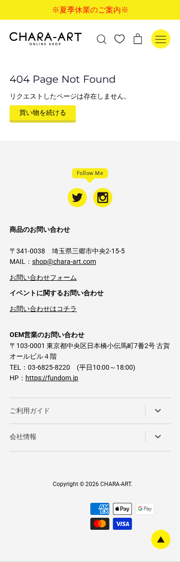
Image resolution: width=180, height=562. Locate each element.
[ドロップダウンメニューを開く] (157, 410)
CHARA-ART (115, 484)
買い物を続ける (42, 112)
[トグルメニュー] (160, 39)
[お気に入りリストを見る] (119, 38)
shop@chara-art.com (64, 261)
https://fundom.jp (51, 378)
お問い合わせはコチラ (43, 308)
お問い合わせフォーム (43, 277)
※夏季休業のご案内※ (90, 9)
